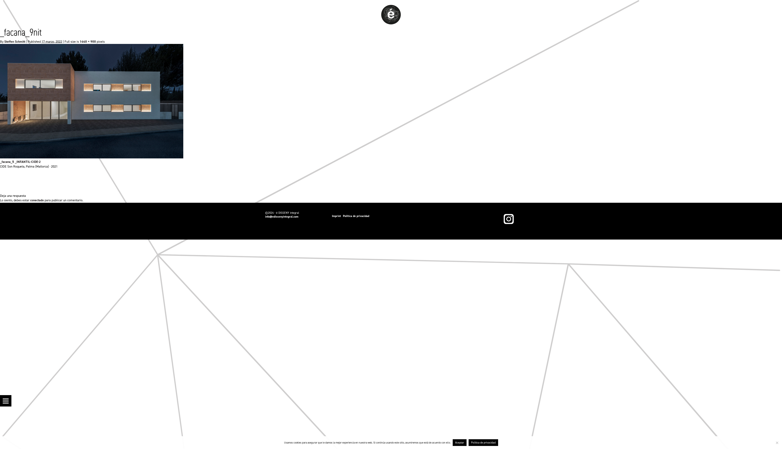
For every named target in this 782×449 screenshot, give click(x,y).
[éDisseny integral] (391, 23)
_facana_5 (7, 162)
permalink (399, 181)
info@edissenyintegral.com (281, 217)
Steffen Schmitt (14, 41)
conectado (37, 200)
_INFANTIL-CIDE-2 (28, 162)
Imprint (336, 216)
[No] (777, 443)
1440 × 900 (88, 41)
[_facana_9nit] (91, 157)
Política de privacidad (356, 216)
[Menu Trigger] (5, 400)
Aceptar (459, 442)
